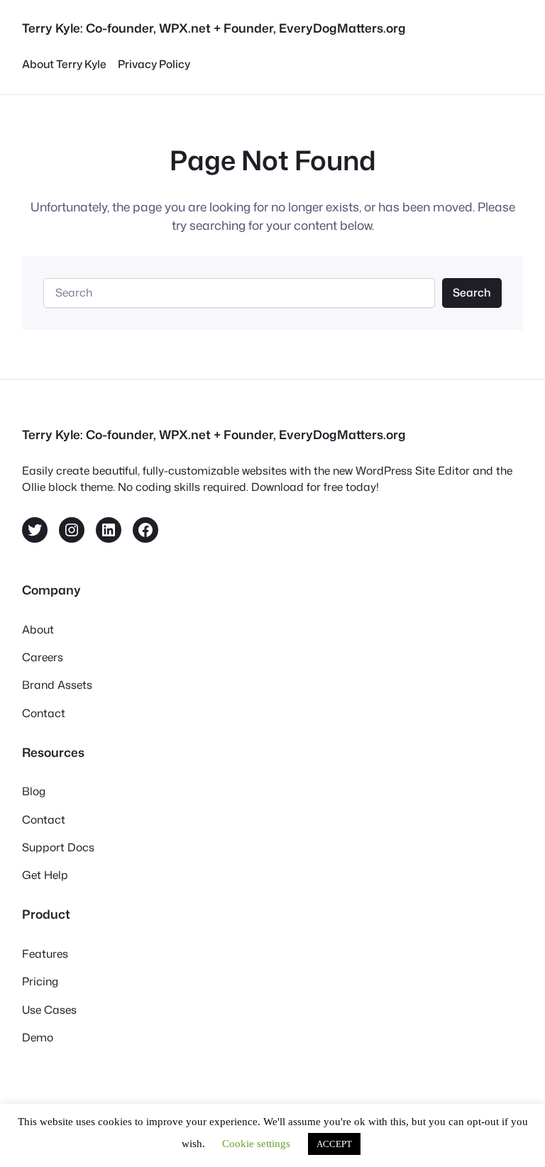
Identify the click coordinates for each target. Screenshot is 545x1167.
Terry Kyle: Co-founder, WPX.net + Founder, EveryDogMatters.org (214, 28)
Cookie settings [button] (256, 1143)
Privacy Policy (154, 64)
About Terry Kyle (64, 64)
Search (471, 292)
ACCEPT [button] (334, 1144)
